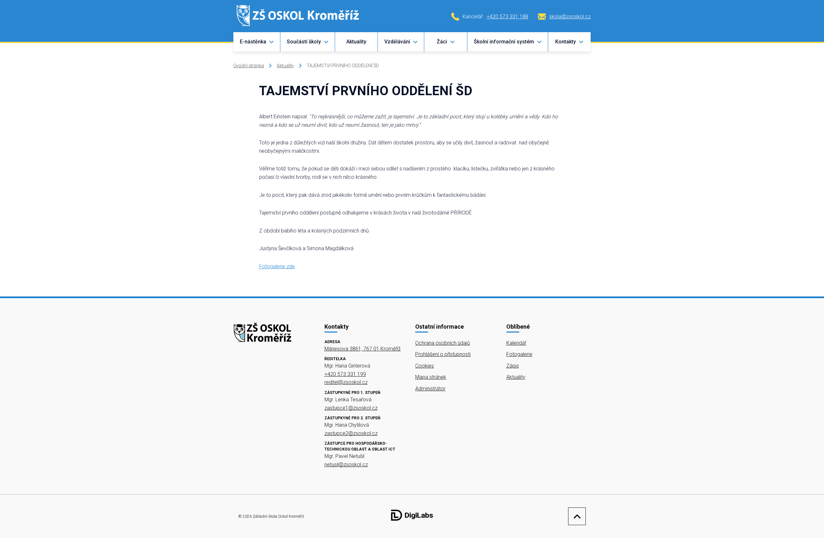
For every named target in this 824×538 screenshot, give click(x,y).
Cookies (424, 366)
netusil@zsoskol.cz (346, 464)
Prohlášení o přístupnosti (443, 354)
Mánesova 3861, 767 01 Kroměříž (362, 349)
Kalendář (516, 343)
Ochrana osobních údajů (442, 343)
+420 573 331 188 (507, 17)
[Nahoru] (575, 516)
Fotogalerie (519, 354)
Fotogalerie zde (277, 266)
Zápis (512, 366)
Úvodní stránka (248, 65)
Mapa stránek (430, 377)
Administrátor (430, 389)
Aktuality (356, 42)
